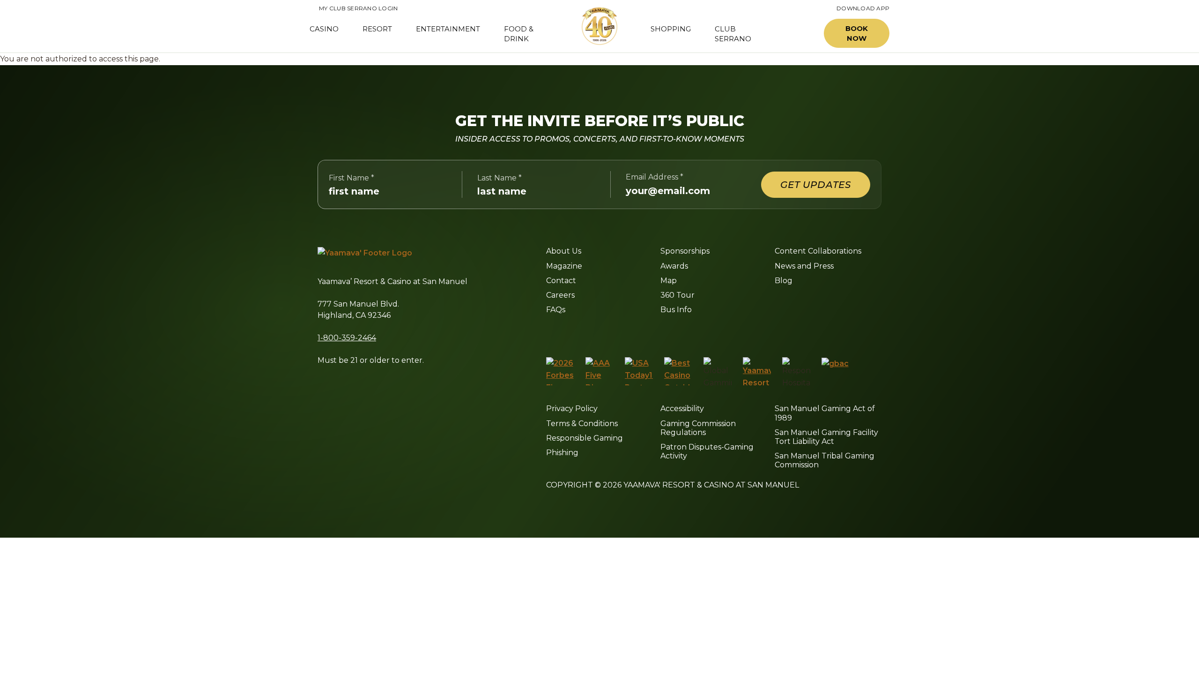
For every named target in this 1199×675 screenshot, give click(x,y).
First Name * (351, 177)
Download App (862, 8)
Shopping (671, 28)
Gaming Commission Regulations (698, 428)
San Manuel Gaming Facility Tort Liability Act (826, 437)
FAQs (555, 309)
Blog (783, 280)
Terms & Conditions (582, 423)
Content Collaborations (818, 251)
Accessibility (682, 408)
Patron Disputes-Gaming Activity (707, 451)
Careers (560, 295)
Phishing (562, 452)
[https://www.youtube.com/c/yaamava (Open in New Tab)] (635, 332)
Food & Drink (518, 33)
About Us (563, 251)
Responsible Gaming (584, 438)
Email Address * (654, 176)
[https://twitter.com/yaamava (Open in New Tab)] (612, 332)
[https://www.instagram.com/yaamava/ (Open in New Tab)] (569, 332)
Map (668, 280)
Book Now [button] (856, 33)
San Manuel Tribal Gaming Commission (824, 460)
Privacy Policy (572, 408)
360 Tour (677, 295)
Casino (324, 28)
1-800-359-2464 (347, 337)
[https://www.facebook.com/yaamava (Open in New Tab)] (549, 332)
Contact (561, 280)
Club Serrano (733, 33)
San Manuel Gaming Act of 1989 (825, 413)
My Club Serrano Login (354, 8)
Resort (377, 28)
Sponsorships (685, 251)
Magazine (564, 266)
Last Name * (499, 177)
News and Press (804, 266)
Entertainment (448, 28)
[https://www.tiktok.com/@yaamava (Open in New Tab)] (658, 332)
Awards (674, 266)
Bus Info (676, 309)
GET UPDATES (815, 184)
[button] (795, 33)
